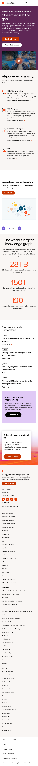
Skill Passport (6, 572)
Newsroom (5, 696)
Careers (4, 699)
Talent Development (8, 524)
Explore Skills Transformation (18, 101)
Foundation (5, 689)
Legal (4, 744)
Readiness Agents (7, 513)
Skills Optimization (8, 520)
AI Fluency (5, 608)
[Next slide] (19, 228)
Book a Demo (10, 39)
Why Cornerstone (7, 671)
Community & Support (9, 495)
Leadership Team (7, 675)
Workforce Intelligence (9, 517)
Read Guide (8, 193)
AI (2, 510)
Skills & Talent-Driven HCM (10, 594)
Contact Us (13, 415)
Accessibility (6, 713)
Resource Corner (7, 720)
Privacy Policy (7, 749)
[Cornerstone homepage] (19, 471)
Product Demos (7, 723)
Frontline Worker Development (11, 622)
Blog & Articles (6, 730)
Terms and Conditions (10, 758)
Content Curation (7, 615)
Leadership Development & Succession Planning (17, 611)
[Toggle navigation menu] (33, 3)
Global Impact (6, 706)
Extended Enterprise (8, 551)
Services (4, 576)
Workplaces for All (7, 632)
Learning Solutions (8, 545)
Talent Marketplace (8, 527)
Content (4, 555)
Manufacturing (6, 653)
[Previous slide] (3, 228)
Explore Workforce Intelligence (18, 141)
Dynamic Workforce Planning (11, 618)
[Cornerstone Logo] (8, 3)
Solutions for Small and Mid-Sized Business (16, 591)
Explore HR (11, 159)
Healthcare (5, 646)
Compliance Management (10, 604)
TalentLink (5, 569)
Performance (6, 538)
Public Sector (6, 639)
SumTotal (5, 565)
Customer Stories (7, 682)
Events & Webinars (8, 727)
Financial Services (7, 642)
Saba (3, 562)
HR (3, 541)
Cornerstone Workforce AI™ (10, 506)
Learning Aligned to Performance (12, 601)
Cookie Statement (8, 754)
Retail (3, 660)
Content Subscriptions (9, 558)
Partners (4, 703)
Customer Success (8, 678)
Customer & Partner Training (11, 629)
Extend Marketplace (8, 583)
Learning (4, 548)
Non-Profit (5, 663)
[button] (9, 228)
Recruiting (5, 531)
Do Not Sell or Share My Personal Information (17, 763)
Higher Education (7, 656)
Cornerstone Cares (8, 692)
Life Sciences (6, 649)
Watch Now (6, 345)
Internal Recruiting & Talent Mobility (13, 625)
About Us (5, 685)
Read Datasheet (12, 45)
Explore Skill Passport (15, 121)
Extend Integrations (8, 579)
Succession (5, 534)
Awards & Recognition (9, 710)
